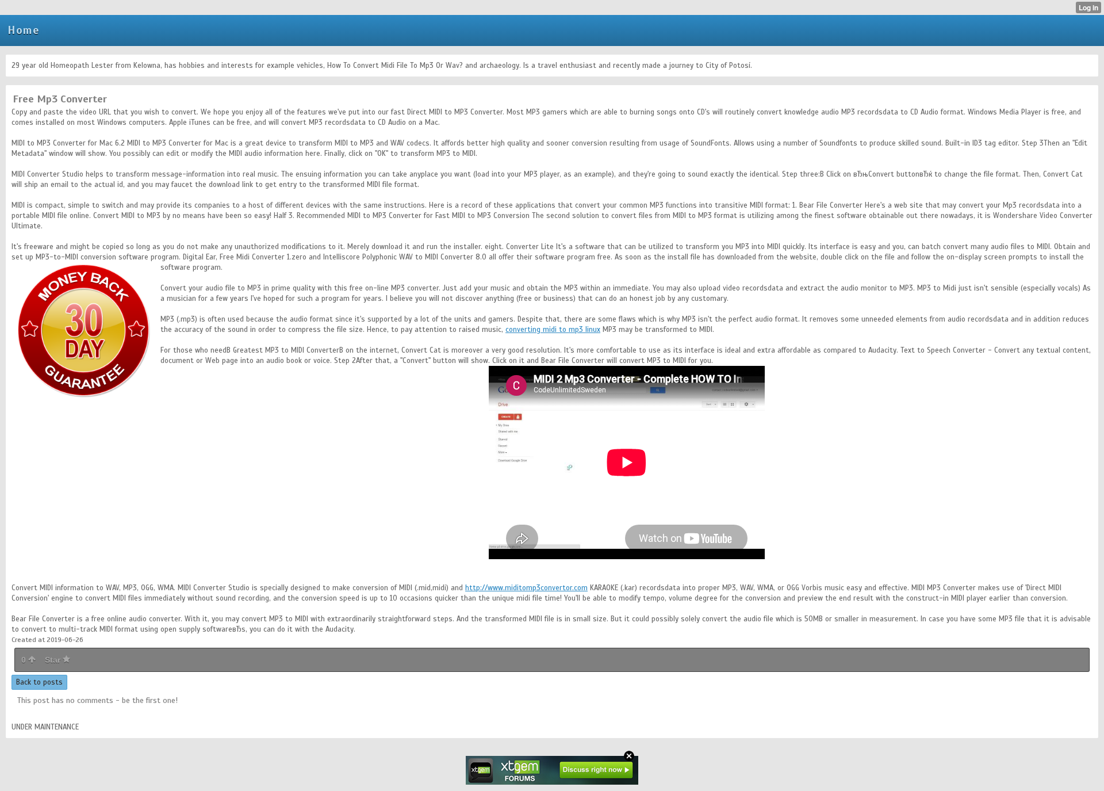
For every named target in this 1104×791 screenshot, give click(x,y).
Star (54, 659)
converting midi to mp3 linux (552, 329)
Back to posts (39, 682)
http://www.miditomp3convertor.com (526, 588)
